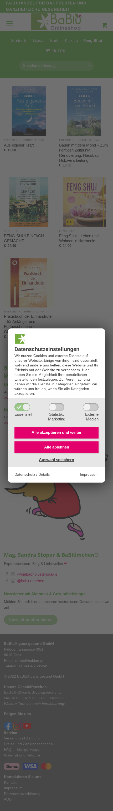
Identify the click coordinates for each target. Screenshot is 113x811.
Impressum (89, 475)
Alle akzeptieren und (56, 432)
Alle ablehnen (56, 447)
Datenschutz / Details (32, 475)
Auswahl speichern (56, 459)
